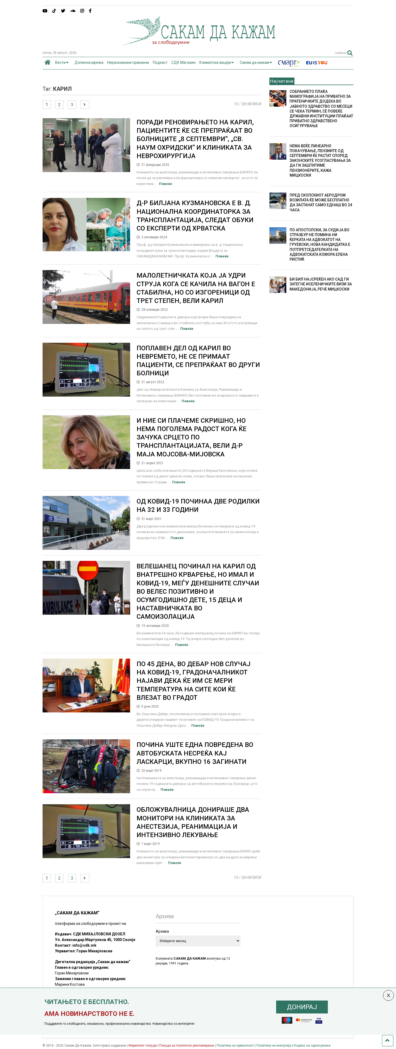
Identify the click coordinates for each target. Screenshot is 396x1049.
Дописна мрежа (89, 62)
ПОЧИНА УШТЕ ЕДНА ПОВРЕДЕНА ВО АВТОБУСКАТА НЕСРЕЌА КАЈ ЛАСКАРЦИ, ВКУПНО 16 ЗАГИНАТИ (195, 753)
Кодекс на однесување (312, 1045)
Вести (60, 62)
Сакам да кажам (254, 62)
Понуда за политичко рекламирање (186, 1045)
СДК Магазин (183, 62)
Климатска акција (215, 62)
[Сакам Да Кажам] (198, 44)
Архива (162, 931)
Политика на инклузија (273, 1045)
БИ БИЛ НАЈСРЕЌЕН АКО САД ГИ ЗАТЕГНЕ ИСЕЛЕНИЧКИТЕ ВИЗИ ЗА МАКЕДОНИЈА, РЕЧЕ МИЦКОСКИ (321, 284)
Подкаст (160, 62)
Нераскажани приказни (128, 62)
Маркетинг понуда (143, 1045)
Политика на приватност (235, 1045)
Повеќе (165, 184)
